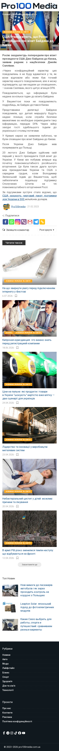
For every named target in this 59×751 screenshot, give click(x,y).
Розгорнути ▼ (47, 230)
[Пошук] (53, 5)
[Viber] (24, 222)
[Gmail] (30, 222)
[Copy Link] (42, 222)
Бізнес (9, 333)
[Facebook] (5, 222)
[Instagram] (17, 222)
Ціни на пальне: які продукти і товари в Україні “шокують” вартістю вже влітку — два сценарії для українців (28, 395)
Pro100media (18, 206)
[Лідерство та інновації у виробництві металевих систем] (29, 425)
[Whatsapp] (11, 222)
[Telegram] (36, 222)
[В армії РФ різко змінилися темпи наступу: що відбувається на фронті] (29, 528)
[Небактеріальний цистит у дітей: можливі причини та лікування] (29, 477)
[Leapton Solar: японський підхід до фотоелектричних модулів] (10, 607)
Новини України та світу (23, 14)
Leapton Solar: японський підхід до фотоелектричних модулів (37, 607)
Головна (6, 14)
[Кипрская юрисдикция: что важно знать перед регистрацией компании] (29, 318)
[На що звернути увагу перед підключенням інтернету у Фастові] (29, 266)
